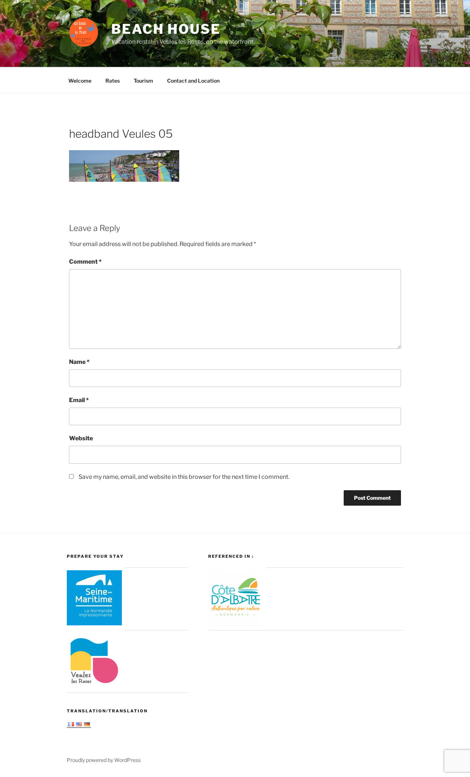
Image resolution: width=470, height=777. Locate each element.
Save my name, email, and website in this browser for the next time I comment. (184, 476)
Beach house (166, 29)
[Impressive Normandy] (94, 623)
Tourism (143, 80)
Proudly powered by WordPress (104, 760)
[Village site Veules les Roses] (94, 685)
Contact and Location (193, 80)
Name (79, 361)
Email (79, 400)
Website (81, 438)
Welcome (79, 80)
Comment (85, 261)
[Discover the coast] (235, 623)
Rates (112, 80)
